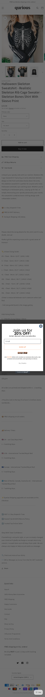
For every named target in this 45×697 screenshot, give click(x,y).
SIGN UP (22, 347)
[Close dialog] (40, 326)
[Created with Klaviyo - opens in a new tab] (22, 372)
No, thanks (22, 363)
